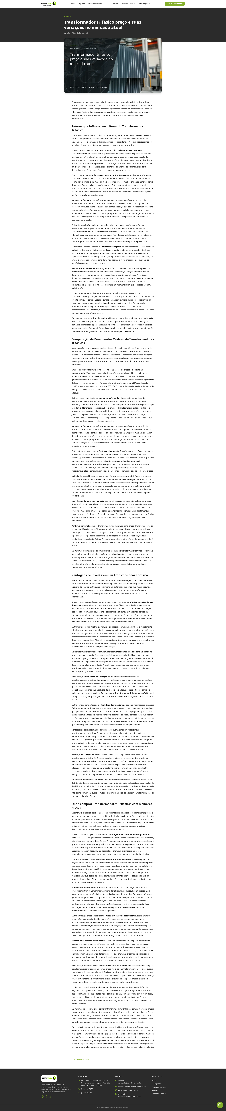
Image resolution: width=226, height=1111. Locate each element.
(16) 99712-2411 (87, 1093)
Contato (115, 4)
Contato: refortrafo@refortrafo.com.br (129, 1081)
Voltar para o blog (81, 1059)
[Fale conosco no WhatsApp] (220, 1105)
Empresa (81, 4)
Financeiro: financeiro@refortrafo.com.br (129, 1095)
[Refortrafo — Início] (48, 3)
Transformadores (95, 4)
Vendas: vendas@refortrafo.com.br (132, 1086)
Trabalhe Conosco (128, 4)
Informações (143, 4)
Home (72, 4)
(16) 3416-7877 (87, 1089)
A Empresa (156, 1084)
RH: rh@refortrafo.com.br (128, 1090)
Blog (107, 4)
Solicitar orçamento (175, 4)
